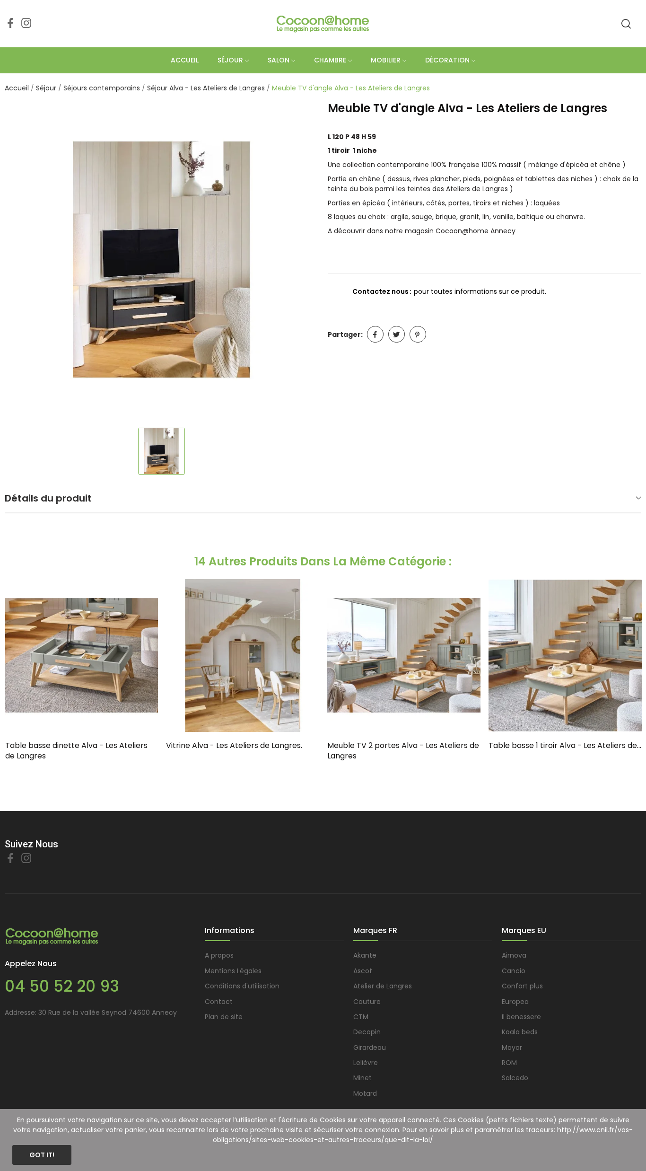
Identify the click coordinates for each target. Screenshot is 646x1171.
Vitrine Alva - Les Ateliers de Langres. (234, 745)
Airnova (514, 955)
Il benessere (521, 1016)
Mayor (512, 1047)
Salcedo (515, 1078)
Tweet (396, 334)
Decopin (367, 1032)
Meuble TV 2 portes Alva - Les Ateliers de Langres (403, 750)
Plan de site (224, 1016)
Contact (219, 1001)
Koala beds (520, 1032)
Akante (364, 955)
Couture (367, 1001)
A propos (219, 955)
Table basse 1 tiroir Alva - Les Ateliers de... (565, 745)
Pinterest (418, 334)
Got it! (41, 1155)
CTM (360, 1016)
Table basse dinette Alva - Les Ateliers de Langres (76, 750)
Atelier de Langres (382, 986)
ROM (509, 1062)
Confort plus (522, 986)
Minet (362, 1078)
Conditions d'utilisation (242, 986)
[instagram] (26, 24)
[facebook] (10, 24)
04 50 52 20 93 (62, 986)
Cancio (513, 971)
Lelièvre (365, 1062)
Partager (375, 334)
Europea (515, 1001)
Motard (365, 1093)
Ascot (362, 971)
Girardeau (369, 1047)
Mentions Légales (233, 971)
